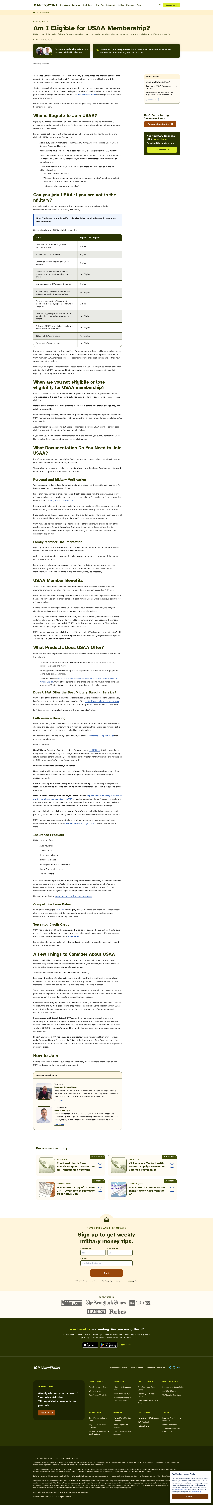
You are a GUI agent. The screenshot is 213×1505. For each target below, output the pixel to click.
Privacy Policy (59, 1458)
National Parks (144, 1426)
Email (83, 1258)
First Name (86, 1248)
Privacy (130, 1281)
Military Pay (99, 5)
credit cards (73, 936)
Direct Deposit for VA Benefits (122, 1425)
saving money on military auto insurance (73, 896)
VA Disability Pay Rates (171, 1395)
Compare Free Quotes (158, 124)
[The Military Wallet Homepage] (45, 5)
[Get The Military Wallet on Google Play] (108, 1345)
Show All (151, 99)
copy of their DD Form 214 (61, 500)
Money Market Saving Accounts (122, 1419)
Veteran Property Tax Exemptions (171, 1429)
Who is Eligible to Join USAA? (158, 82)
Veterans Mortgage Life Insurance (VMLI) (122, 1399)
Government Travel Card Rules (148, 1401)
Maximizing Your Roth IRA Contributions (99, 1432)
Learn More (125, 1344)
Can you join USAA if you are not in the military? (161, 87)
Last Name (112, 1248)
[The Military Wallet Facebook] (170, 1367)
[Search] (160, 5)
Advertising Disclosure (41, 64)
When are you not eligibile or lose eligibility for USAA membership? (159, 93)
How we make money (118, 1368)
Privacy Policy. (196, 1491)
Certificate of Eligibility (98, 1395)
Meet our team (137, 1368)
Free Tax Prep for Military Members (172, 1419)
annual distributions (87, 94)
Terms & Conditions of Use (42, 1458)
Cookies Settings (72, 1458)
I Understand (190, 1496)
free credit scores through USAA (79, 823)
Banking (121, 5)
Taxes (139, 5)
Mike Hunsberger (73, 52)
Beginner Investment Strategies (97, 1425)
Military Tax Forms (169, 1424)
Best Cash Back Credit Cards (147, 1388)
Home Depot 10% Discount (148, 1418)
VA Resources (40, 22)
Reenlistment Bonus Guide (173, 1387)
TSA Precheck (143, 1422)
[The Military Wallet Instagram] (174, 1367)
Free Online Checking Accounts (122, 1432)
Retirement (110, 5)
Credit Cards (87, 5)
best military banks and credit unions (102, 701)
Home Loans (65, 5)
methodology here (124, 1488)
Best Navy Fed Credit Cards (146, 1395)
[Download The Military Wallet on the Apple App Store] (90, 1345)
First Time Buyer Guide (98, 1387)
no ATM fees (94, 750)
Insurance (76, 5)
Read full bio (59, 1101)
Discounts (130, 5)
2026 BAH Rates (169, 1391)
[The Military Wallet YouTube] (178, 1367)
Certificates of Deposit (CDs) (100, 735)
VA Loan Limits (95, 1391)
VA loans (60, 909)
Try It (106, 1273)
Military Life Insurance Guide (122, 1388)
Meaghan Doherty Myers (76, 49)
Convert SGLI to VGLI (121, 1394)
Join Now (44, 1412)
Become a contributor (156, 1368)
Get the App (170, 5)
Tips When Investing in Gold (98, 1419)
